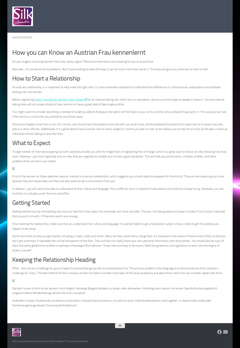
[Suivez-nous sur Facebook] (219, 332)
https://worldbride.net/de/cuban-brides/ (59, 99)
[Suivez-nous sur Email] (225, 332)
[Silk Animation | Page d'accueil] (22, 16)
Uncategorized (22, 37)
